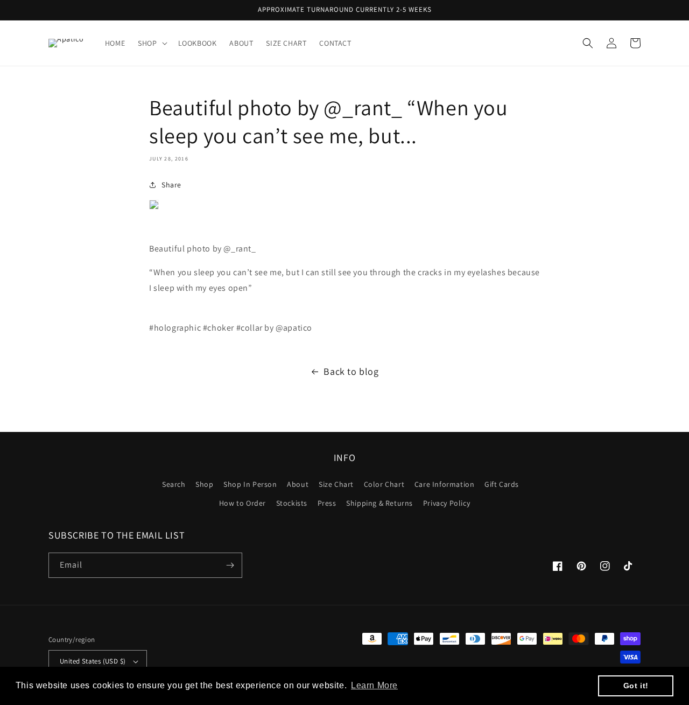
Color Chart (384, 484)
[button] (151, 43)
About (297, 484)
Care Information (444, 484)
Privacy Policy (446, 503)
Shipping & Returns (379, 503)
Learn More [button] (374, 685)
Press (327, 503)
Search (174, 484)
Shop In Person (250, 484)
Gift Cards (501, 484)
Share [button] (171, 185)
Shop (204, 484)
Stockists (291, 503)
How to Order (242, 503)
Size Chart (336, 484)
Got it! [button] (636, 685)
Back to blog (351, 371)
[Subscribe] (230, 565)
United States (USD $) (92, 661)
